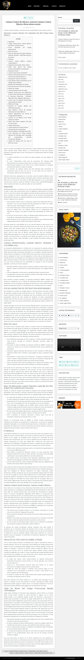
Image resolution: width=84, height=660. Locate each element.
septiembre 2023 (62, 77)
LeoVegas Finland (63, 133)
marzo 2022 (61, 103)
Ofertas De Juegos (13, 88)
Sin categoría (29, 17)
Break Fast (61, 121)
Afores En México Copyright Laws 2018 (19, 131)
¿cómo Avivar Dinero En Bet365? (17, 73)
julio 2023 (60, 79)
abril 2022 (61, 101)
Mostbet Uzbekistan (63, 150)
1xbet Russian (61, 119)
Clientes (54, 6)
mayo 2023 (61, 82)
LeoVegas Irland (62, 138)
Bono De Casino (13, 51)
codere (43, 375)
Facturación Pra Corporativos (17, 129)
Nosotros (37, 6)
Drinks (60, 131)
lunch (59, 143)
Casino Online (62, 124)
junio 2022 (61, 96)
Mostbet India (61, 148)
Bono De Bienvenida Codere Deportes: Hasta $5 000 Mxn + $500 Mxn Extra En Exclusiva (19, 55)
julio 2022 (60, 93)
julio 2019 (60, 105)
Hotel (62, 365)
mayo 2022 (61, 98)
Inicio (29, 6)
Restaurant (75, 365)
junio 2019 (61, 108)
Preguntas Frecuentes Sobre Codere (19, 65)
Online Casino (62, 152)
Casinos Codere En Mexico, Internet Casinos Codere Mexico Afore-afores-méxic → (32, 653)
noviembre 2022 (62, 84)
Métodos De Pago (13, 104)
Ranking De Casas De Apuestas (17, 78)
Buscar (60, 17)
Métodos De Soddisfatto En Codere (18, 84)
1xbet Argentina (62, 117)
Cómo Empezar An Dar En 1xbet (17, 90)
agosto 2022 (61, 91)
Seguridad (11, 41)
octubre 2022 (61, 86)
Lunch (68, 365)
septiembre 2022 (62, 89)
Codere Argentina (63, 129)
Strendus (11, 59)
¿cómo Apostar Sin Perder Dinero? (18, 127)
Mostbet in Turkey (63, 145)
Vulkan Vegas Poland (63, 159)
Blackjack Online (13, 71)
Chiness (60, 126)
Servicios (45, 6)
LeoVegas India (62, 136)
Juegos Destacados (14, 125)
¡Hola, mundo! (62, 57)
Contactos (62, 6)
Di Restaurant (71, 658)
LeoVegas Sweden (63, 140)
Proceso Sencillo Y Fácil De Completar (19, 86)
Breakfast (63, 362)
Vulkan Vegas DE (62, 157)
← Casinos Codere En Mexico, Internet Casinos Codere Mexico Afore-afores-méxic (25, 651)
